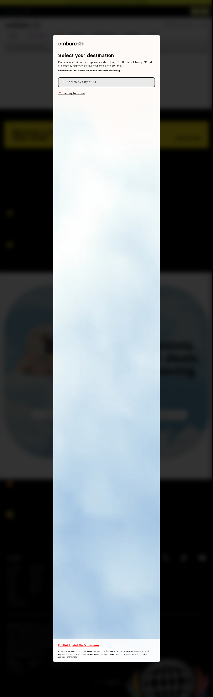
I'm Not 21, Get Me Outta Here (78, 645)
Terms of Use (132, 654)
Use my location (71, 93)
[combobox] (106, 82)
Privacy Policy (115, 654)
